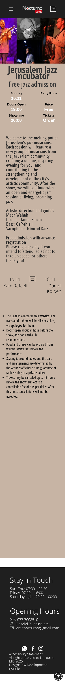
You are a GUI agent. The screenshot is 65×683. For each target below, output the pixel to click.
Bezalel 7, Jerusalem (32, 623)
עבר (53, 9)
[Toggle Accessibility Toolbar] (58, 676)
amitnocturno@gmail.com (37, 627)
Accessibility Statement (26, 654)
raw (23, 664)
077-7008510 (27, 619)
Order (49, 120)
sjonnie (14, 668)
